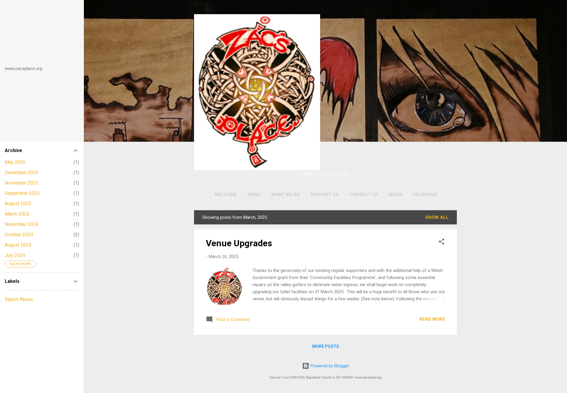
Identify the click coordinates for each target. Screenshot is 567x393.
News (253, 194)
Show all (437, 217)
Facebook (425, 194)
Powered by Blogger (329, 365)
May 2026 (15, 162)
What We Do (285, 194)
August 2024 (18, 245)
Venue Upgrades (239, 243)
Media (396, 194)
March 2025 (17, 214)
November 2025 (21, 183)
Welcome (225, 194)
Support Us (324, 194)
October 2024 (19, 234)
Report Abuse (19, 299)
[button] (441, 242)
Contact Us (363, 194)
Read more (432, 319)
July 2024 (15, 255)
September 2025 (22, 193)
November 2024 (21, 224)
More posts (325, 346)
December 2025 (21, 172)
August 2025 (18, 203)
